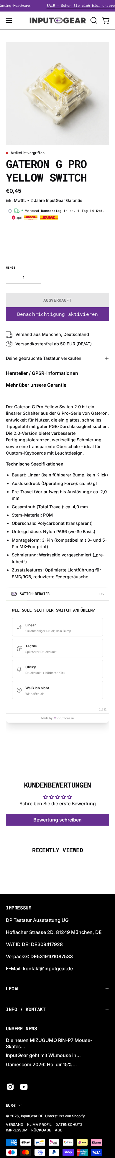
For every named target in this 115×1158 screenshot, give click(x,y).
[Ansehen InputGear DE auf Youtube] (23, 1086)
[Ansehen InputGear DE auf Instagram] (10, 1086)
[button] (93, 20)
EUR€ (11, 1105)
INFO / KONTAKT (25, 1009)
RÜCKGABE (41, 1130)
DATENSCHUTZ (69, 1124)
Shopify (78, 1116)
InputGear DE (32, 1116)
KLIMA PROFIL (39, 1124)
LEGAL (13, 988)
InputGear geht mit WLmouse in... (43, 1055)
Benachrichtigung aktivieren (57, 314)
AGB (59, 1130)
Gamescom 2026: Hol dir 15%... (41, 1064)
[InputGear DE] (57, 20)
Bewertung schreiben (57, 820)
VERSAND (14, 1124)
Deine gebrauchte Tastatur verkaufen (43, 358)
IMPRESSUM (16, 1130)
